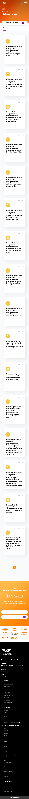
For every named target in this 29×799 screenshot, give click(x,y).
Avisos (12, 28)
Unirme (19, 616)
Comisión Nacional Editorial (12, 723)
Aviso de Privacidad (14, 797)
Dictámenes (4, 28)
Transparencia (8, 781)
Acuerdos (19, 28)
